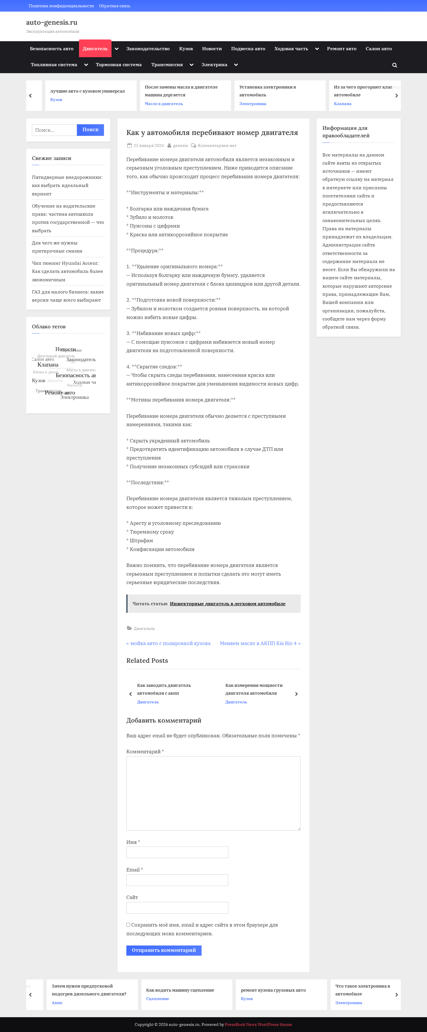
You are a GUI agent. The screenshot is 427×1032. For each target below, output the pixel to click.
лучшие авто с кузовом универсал (75, 91)
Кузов (186, 48)
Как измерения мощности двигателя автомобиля (254, 689)
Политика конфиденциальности (61, 5)
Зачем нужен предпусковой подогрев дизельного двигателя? (75, 990)
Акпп (43, 1002)
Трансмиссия (167, 64)
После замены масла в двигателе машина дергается (169, 91)
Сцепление (144, 998)
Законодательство (148, 48)
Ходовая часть (291, 48)
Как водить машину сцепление (167, 990)
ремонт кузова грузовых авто (260, 990)
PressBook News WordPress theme (258, 1024)
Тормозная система (119, 64)
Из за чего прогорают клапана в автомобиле (357, 91)
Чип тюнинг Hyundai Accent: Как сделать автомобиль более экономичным (67, 271)
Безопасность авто (51, 48)
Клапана (331, 103)
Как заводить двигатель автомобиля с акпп (164, 689)
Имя (133, 842)
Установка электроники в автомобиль (255, 91)
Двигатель (95, 48)
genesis (180, 145)
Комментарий (145, 751)
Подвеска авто (248, 48)
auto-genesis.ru (52, 22)
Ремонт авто (341, 48)
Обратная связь (114, 5)
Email (134, 870)
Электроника (240, 103)
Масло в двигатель (152, 103)
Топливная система (54, 64)
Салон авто (379, 48)
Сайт (132, 897)
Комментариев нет (217, 145)
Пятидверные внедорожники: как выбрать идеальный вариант (67, 185)
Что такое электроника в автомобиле (349, 990)
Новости (212, 48)
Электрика (214, 64)
